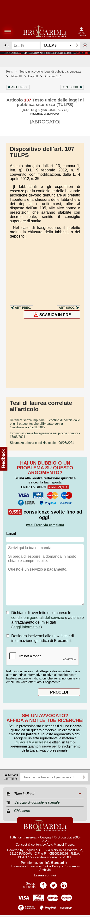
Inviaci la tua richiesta (31, 742)
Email (11, 533)
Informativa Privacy (24, 866)
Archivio (45, 870)
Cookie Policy (51, 866)
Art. (19, 87)
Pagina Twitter (53, 883)
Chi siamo (71, 866)
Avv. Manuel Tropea (60, 844)
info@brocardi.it (56, 862)
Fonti (9, 71)
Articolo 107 (52, 76)
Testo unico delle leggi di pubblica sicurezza (50, 71)
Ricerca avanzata (85, 45)
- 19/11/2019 (45, 423)
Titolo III (16, 76)
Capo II (33, 76)
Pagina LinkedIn (63, 883)
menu (7, 31)
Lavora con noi (45, 875)
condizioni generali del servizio (37, 617)
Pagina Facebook (43, 883)
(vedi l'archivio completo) (45, 525)
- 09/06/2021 (42, 443)
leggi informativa (26, 627)
